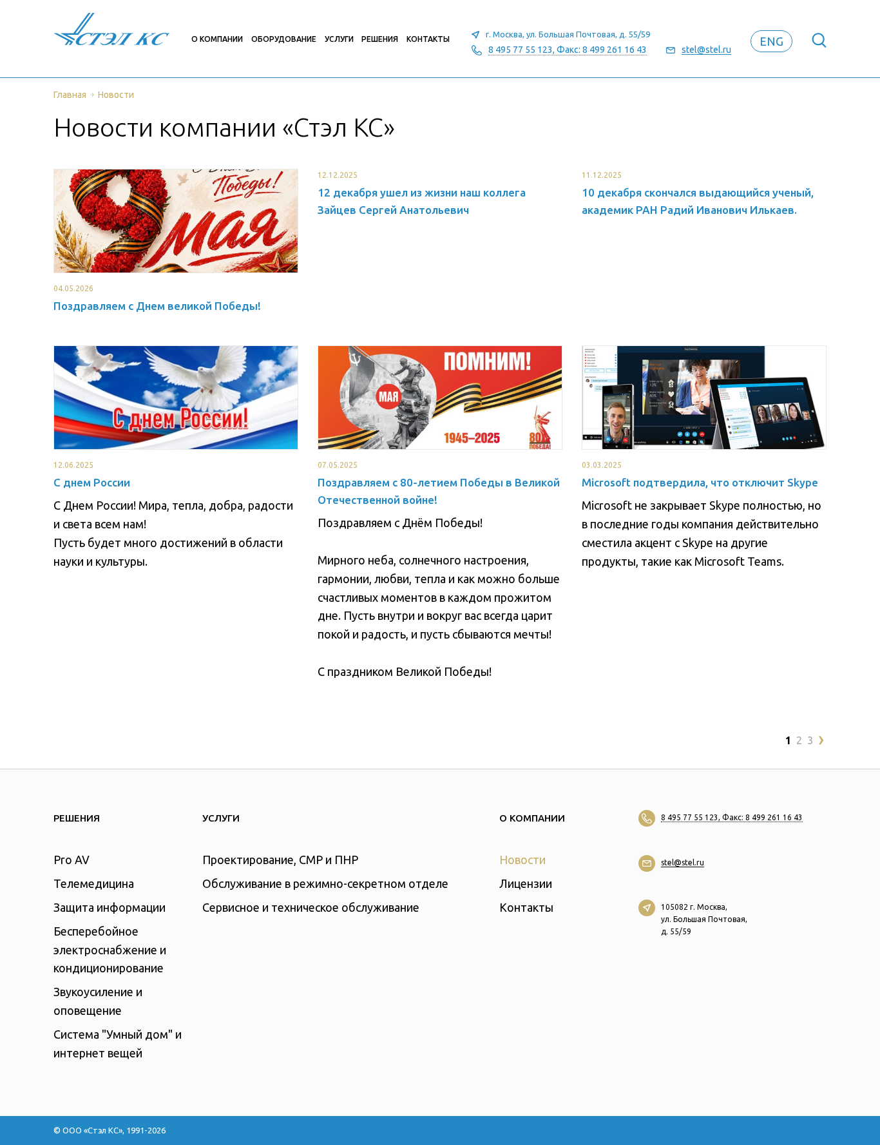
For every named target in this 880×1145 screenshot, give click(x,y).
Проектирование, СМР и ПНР (280, 859)
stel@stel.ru (706, 50)
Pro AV (71, 859)
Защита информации (109, 907)
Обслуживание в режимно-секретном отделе (325, 883)
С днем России (91, 482)
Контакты (428, 39)
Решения (379, 39)
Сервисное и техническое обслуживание (310, 907)
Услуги (339, 39)
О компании (217, 39)
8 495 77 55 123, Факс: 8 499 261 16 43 (567, 50)
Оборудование (283, 39)
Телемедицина (93, 883)
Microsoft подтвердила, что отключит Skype (700, 482)
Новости (522, 859)
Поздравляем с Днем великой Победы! (157, 306)
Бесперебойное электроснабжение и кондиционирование (109, 950)
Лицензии (525, 883)
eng (771, 41)
